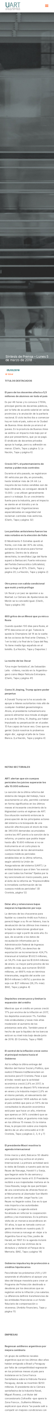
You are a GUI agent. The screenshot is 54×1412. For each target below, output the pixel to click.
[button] (46, 5)
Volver (10, 374)
